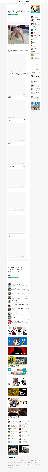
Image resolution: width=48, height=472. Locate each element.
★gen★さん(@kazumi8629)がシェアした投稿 (13, 232)
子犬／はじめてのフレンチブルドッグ (16, 460)
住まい (32, 69)
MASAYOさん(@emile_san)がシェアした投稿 (12, 163)
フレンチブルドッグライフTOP (37, 462)
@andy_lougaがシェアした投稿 (13, 209)
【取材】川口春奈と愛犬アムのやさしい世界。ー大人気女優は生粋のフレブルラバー (36, 88)
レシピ (24, 460)
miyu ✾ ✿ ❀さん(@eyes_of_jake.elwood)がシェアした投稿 (14, 117)
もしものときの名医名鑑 (16, 464)
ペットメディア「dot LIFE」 (37, 463)
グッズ (32, 64)
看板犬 (32, 67)
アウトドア (38, 67)
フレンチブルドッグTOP (10, 3)
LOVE (14, 3)
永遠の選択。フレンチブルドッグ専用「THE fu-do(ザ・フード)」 (16, 463)
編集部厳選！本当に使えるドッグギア (10, 465)
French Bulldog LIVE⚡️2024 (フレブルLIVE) (16, 461)
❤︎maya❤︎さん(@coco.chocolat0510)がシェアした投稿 (13, 186)
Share (9, 14)
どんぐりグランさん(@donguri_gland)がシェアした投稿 (13, 94)
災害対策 (25, 462)
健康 (37, 69)
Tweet (13, 14)
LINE (17, 14)
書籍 (21, 462)
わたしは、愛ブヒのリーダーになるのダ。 (16, 465)
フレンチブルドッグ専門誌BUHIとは (30, 460)
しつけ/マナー (38, 72)
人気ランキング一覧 (38, 99)
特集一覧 (39, 60)
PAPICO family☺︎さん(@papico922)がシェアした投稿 (13, 140)
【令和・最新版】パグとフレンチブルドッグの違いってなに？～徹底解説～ (36, 85)
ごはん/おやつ (33, 72)
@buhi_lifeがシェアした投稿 (13, 71)
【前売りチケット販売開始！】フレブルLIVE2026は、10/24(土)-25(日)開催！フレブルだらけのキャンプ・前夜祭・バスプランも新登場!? (36, 81)
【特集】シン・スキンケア (10, 462)
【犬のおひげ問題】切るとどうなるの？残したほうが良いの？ (36, 92)
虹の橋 (14, 467)
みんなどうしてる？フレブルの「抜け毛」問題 (36, 96)
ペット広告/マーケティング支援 (30, 464)
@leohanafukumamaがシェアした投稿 (13, 256)
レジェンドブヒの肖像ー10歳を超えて (11, 464)
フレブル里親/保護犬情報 (10, 467)
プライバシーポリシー (30, 462)
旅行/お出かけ (22, 460)
